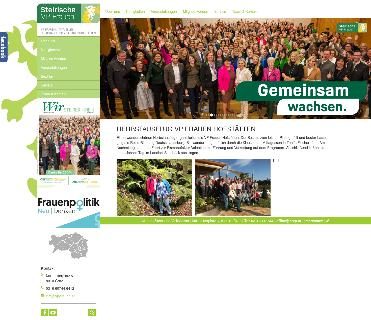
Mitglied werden (53, 58)
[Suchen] (92, 312)
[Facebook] (44, 312)
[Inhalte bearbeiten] (327, 220)
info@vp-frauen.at (60, 295)
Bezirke (47, 76)
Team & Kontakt (53, 93)
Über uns (48, 40)
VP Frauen (48, 29)
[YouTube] (53, 312)
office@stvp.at (288, 220)
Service (47, 85)
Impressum (313, 220)
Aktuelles (66, 29)
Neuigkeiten (50, 49)
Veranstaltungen (54, 67)
